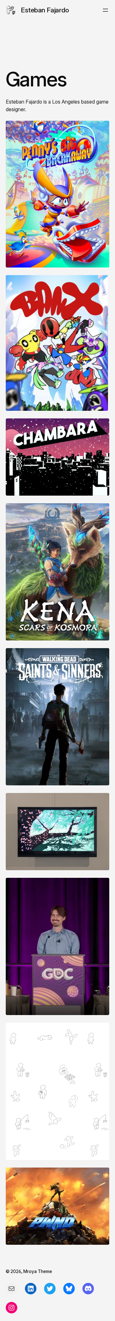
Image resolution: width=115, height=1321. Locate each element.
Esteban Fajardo (45, 10)
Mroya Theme (37, 1271)
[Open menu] (105, 10)
